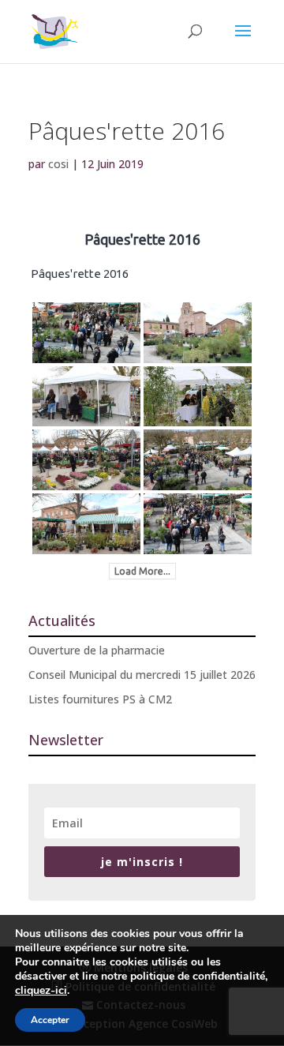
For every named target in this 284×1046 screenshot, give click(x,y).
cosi (58, 163)
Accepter (50, 1020)
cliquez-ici (41, 991)
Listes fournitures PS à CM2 (100, 699)
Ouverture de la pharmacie (96, 650)
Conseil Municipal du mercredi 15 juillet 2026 (142, 674)
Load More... (142, 571)
